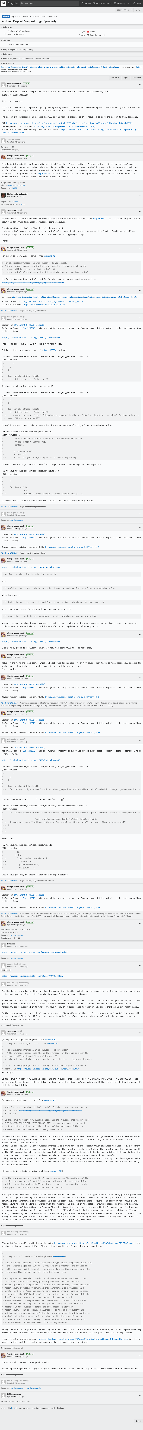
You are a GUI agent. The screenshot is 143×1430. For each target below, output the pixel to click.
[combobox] (49, 3)
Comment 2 (11, 213)
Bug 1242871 (16, 16)
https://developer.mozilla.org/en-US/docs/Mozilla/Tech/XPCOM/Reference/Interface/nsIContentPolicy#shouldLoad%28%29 (69, 123)
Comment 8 (11, 636)
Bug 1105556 (99, 219)
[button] (136, 3)
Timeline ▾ (137, 78)
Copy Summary (123, 10)
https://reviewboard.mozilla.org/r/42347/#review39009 (31, 337)
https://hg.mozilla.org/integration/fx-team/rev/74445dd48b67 (35, 952)
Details (139, 67)
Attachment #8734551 (9, 311)
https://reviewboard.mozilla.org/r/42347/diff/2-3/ (72, 697)
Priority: (82, 35)
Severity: (93, 35)
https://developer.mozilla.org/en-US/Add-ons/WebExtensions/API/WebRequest (94, 1243)
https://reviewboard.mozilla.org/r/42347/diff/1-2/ (72, 547)
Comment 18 (12, 1095)
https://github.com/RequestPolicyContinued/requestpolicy (65, 126)
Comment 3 (11, 250)
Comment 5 (11, 319)
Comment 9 (11, 657)
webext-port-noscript (16, 185)
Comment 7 (11, 562)
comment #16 (56, 1171)
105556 (14, 188)
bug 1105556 (43, 173)
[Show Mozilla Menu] (3, 3)
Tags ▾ (125, 78)
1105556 (15, 202)
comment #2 (49, 256)
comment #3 (50, 1040)
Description (11, 86)
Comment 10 (12, 679)
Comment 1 (11, 158)
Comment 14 (11, 947)
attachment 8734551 (24, 325)
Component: (9, 34)
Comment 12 (11, 742)
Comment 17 (11, 1034)
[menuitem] (86, 3)
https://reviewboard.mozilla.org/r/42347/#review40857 (31, 760)
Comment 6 (11, 529)
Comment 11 (11, 714)
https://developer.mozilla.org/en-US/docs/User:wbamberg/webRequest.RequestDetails (83, 1339)
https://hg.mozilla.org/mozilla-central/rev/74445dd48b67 (32, 976)
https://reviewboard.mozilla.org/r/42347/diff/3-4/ (72, 732)
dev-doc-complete (33, 1388)
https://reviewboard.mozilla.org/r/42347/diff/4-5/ (72, 907)
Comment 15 (11, 967)
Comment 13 (11, 889)
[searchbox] (49, 3)
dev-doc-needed (16, 520)
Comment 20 (12, 1357)
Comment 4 (11, 292)
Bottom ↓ (115, 78)
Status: (12, 44)
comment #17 (50, 1100)
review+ (130, 67)
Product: (11, 31)
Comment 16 (11, 985)
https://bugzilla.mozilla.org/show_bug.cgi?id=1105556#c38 (33, 282)
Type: (83, 32)
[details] (40, 325)
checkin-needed (16, 935)
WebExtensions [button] (23, 31)
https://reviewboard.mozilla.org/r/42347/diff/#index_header (50, 301)
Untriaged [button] (21, 34)
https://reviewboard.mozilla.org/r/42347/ (45, 305)
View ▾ (138, 10)
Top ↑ (138, 1421)
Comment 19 (11, 1234)
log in (13, 1408)
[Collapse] (139, 84)
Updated (10, 142)
